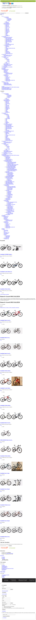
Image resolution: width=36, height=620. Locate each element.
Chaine (7, 33)
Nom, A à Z (5, 307)
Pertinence (1, 307)
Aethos (8, 116)
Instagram (3, 558)
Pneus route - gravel (10, 178)
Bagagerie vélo (8, 227)
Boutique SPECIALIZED (7, 160)
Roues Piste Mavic (10, 188)
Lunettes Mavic (8, 199)
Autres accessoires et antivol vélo (10, 80)
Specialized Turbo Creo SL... (5, 320)
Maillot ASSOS (8, 157)
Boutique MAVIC (6, 83)
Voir (1, 256)
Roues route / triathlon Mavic (11, 186)
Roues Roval (7, 171)
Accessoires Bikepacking (7, 65)
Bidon (6, 50)
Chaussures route (9, 196)
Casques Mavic (8, 198)
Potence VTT (7, 30)
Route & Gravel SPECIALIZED (12, 169)
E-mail (3, 586)
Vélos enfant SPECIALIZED (11, 166)
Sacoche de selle (8, 52)
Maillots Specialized (10, 174)
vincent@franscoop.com (9, 553)
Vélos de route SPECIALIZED (11, 162)
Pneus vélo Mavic (9, 189)
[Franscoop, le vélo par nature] (8, 12)
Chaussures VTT (9, 197)
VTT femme (9, 203)
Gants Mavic (9, 193)
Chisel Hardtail (9, 19)
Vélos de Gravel (6, 57)
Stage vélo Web (4, 567)
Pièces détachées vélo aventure (8, 64)
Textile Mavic (7, 190)
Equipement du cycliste (5, 69)
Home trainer (7, 46)
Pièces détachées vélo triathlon (8, 153)
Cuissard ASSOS (8, 156)
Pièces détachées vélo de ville (8, 55)
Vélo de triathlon (4, 152)
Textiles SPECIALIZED (9, 172)
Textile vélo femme (8, 205)
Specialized (7, 17)
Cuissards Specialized (10, 173)
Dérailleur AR (8, 35)
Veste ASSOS (7, 158)
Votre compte (2, 571)
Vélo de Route (4, 36)
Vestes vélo (5, 71)
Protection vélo (8, 79)
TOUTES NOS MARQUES (8, 84)
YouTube (3, 557)
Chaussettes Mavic (10, 194)
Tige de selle (7, 28)
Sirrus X (8, 61)
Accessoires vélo (6, 75)
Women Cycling (6, 200)
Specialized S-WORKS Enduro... (6, 254)
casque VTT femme (10, 213)
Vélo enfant (3, 68)
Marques (3, 81)
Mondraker (7, 22)
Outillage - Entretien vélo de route (10, 48)
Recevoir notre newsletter (13, 607)
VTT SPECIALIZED (10, 163)
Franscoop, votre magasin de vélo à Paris (7, 568)
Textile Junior (7, 237)
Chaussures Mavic (8, 195)
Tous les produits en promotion (4, 294)
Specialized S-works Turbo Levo (6, 271)
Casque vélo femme (8, 212)
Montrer (12, 589)
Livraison (3, 565)
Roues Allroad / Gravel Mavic (11, 187)
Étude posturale (4, 569)
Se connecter (4, 592)
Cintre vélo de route (8, 40)
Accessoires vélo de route (7, 131)
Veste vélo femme (9, 206)
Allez (8, 115)
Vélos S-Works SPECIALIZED (11, 165)
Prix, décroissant (16, 307)
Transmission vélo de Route (9, 39)
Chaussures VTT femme (10, 211)
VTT (3, 16)
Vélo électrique (4, 154)
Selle (6, 27)
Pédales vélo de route (9, 128)
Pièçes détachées (8, 214)
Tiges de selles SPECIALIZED (10, 181)
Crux (8, 60)
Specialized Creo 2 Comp (4, 473)
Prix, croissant (12, 307)
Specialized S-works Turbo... (5, 388)
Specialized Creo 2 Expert (5, 520)
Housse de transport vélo (9, 53)
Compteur (7, 32)
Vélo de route (6, 113)
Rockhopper (9, 96)
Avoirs (3, 576)
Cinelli (6, 123)
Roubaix (8, 117)
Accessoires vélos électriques (11, 170)
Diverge (8, 59)
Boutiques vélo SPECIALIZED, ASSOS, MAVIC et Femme (10, 155)
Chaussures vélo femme (9, 209)
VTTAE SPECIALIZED (10, 168)
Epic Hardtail (9, 18)
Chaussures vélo (6, 72)
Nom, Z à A (8, 307)
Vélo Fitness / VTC (6, 232)
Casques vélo (6, 74)
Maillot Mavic (9, 192)
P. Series (8, 20)
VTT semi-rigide (6, 93)
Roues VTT (7, 24)
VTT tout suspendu (6, 23)
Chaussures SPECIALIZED (9, 176)
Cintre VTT (7, 29)
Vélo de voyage (6, 63)
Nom (3, 598)
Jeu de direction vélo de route (10, 44)
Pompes (7, 49)
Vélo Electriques (6, 233)
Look (6, 58)
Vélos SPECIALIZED (9, 161)
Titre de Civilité (4, 595)
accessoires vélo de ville (7, 142)
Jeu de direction (8, 103)
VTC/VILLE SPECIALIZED (11, 167)
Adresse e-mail (5, 614)
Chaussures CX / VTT (9, 220)
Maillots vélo (5, 216)
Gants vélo (7, 77)
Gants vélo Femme (10, 208)
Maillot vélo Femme (10, 207)
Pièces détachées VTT (7, 100)
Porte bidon (7, 51)
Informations (2, 555)
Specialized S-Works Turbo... (5, 370)
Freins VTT (7, 26)
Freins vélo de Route (8, 38)
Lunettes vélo (7, 78)
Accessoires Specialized (10, 175)
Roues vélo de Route (8, 124)
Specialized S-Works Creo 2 (5, 504)
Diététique (7, 45)
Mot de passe (4, 588)
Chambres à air (9, 180)
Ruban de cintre (8, 138)
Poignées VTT (8, 31)
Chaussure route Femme (10, 210)
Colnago (7, 121)
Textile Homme (8, 235)
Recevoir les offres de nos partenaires (9, 606)
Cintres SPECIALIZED (9, 182)
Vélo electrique (4, 67)
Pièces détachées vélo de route (8, 37)
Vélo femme (7, 201)
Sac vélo (7, 76)
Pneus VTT (7, 25)
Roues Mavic (7, 185)
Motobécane (7, 122)
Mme (6, 596)
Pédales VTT (7, 107)
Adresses (3, 577)
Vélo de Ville (4, 54)
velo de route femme (10, 202)
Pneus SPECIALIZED (9, 177)
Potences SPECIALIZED (9, 183)
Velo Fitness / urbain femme (11, 204)
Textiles (5, 234)
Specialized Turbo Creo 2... (5, 337)
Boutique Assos (6, 82)
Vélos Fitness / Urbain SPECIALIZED (12, 164)
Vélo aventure (4, 56)
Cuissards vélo (6, 70)
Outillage (7, 111)
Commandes (4, 575)
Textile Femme (8, 236)
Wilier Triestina (8, 118)
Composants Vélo (6, 238)
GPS (6, 47)
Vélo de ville (4, 141)
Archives (3, 229)
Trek (6, 21)
